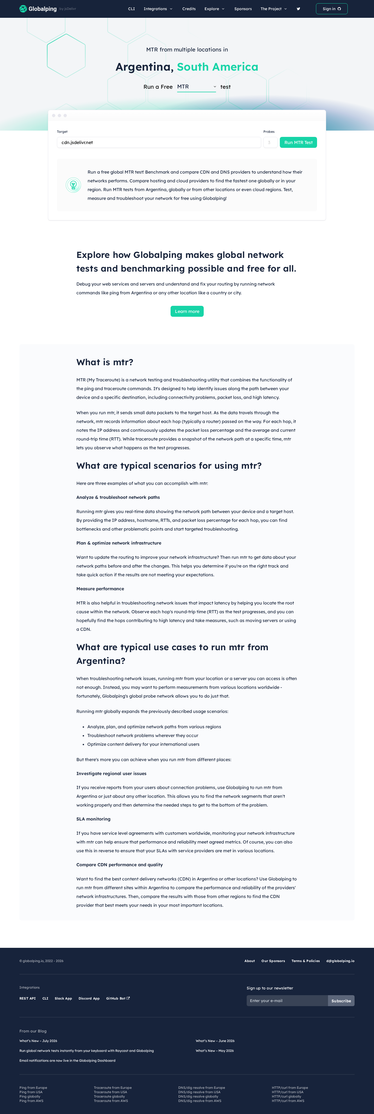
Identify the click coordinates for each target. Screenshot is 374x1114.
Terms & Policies (306, 961)
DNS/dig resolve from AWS (199, 1101)
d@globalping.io (340, 961)
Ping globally (29, 1096)
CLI (131, 8)
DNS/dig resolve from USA (199, 1092)
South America (217, 66)
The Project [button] (271, 8)
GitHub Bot (116, 998)
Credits (189, 8)
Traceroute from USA (110, 1092)
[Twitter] (298, 8)
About (249, 961)
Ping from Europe (33, 1088)
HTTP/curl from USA (287, 1092)
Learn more (187, 311)
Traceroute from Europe (113, 1088)
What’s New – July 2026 (38, 1041)
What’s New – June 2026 (215, 1041)
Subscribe (341, 1000)
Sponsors (243, 8)
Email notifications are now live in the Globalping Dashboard (67, 1060)
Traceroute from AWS (111, 1101)
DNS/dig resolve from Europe (201, 1088)
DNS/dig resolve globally (198, 1096)
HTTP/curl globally (286, 1096)
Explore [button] (212, 8)
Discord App (89, 998)
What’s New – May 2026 (215, 1051)
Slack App (63, 998)
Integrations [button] (155, 8)
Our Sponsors (273, 961)
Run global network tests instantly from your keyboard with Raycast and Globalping (86, 1051)
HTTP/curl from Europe (290, 1088)
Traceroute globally (109, 1096)
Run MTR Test (298, 142)
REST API (27, 998)
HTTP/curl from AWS (288, 1101)
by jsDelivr (67, 8)
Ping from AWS (31, 1101)
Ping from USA (30, 1092)
